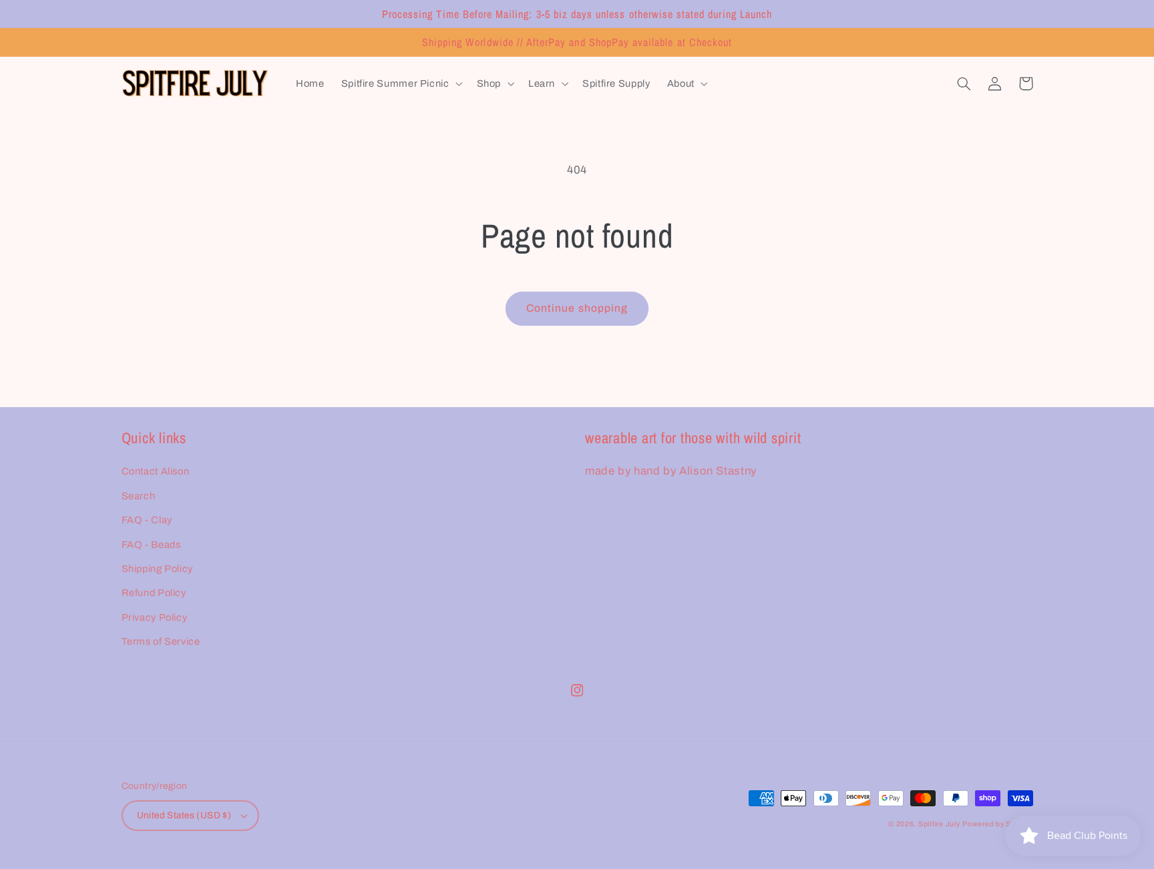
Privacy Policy (155, 617)
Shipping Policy (157, 568)
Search (139, 496)
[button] (400, 84)
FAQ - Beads (151, 544)
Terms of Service (161, 641)
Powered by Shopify (997, 824)
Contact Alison (156, 471)
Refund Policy (154, 592)
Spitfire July (939, 824)
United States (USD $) (184, 815)
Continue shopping (577, 308)
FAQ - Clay (147, 520)
